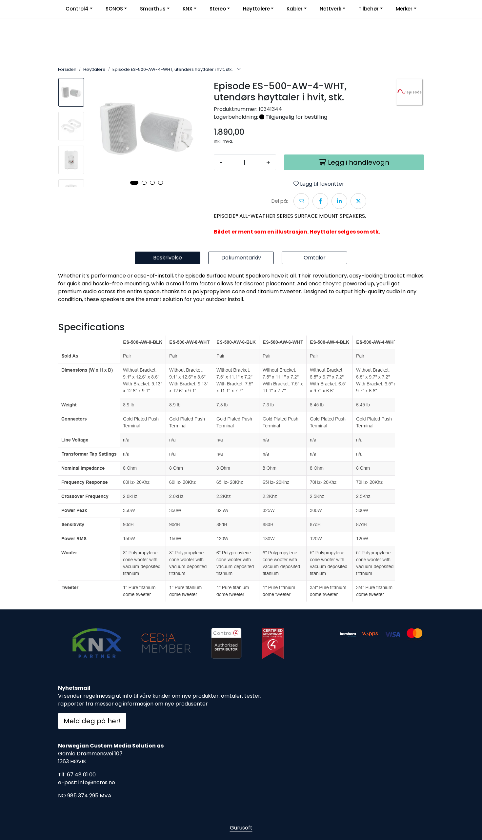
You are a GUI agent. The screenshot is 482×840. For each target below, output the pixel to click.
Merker (404, 8)
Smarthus (153, 8)
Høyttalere (256, 8)
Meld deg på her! (92, 721)
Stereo (218, 8)
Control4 (77, 8)
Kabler (295, 8)
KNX (187, 8)
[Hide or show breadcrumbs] (238, 69)
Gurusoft (241, 827)
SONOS (114, 8)
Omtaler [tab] (315, 257)
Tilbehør (368, 8)
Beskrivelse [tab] (167, 257)
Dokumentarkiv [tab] (241, 257)
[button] (134, 183)
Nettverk (330, 8)
